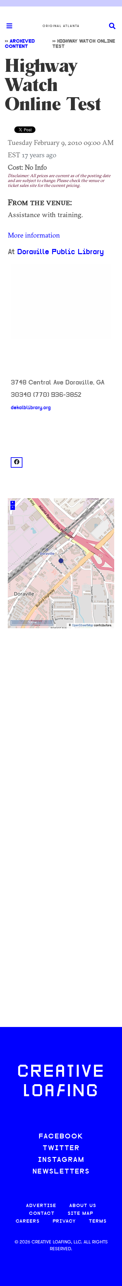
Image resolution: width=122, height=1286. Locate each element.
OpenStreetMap (82, 625)
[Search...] (112, 26)
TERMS (98, 1221)
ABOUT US (82, 1205)
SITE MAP (80, 1213)
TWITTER (61, 1148)
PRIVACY (64, 1221)
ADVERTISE (41, 1205)
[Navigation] (6, 26)
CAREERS (28, 1221)
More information (34, 235)
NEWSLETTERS (61, 1172)
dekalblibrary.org (31, 407)
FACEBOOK (61, 1136)
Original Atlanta (61, 26)
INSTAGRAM (61, 1160)
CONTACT (42, 1213)
